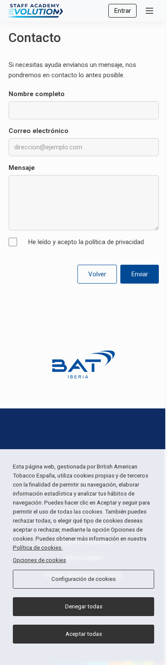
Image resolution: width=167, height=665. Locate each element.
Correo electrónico (39, 131)
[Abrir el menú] (149, 10)
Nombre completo (37, 94)
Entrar (122, 11)
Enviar (139, 274)
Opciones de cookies (39, 560)
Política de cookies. (38, 547)
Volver (97, 274)
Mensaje (22, 168)
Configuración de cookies (83, 579)
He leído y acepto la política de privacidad (86, 242)
